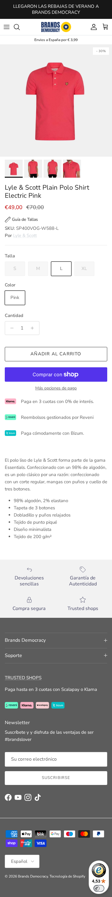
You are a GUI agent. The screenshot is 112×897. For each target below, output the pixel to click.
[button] (21, 219)
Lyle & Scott (25, 235)
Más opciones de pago (56, 388)
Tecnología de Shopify (67, 876)
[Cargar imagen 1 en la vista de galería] (56, 100)
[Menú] (6, 27)
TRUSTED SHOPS (23, 678)
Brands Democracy (33, 876)
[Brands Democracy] (56, 27)
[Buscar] (19, 27)
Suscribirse (56, 777)
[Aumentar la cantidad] (34, 328)
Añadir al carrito (55, 354)
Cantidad (14, 315)
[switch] (98, 888)
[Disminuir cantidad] (10, 328)
